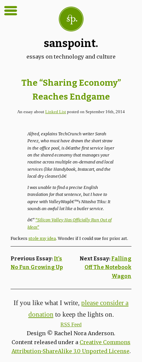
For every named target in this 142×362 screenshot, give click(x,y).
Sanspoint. (71, 43)
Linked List (55, 112)
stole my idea (42, 238)
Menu (10, 10)
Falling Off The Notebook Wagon (108, 267)
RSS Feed (71, 324)
